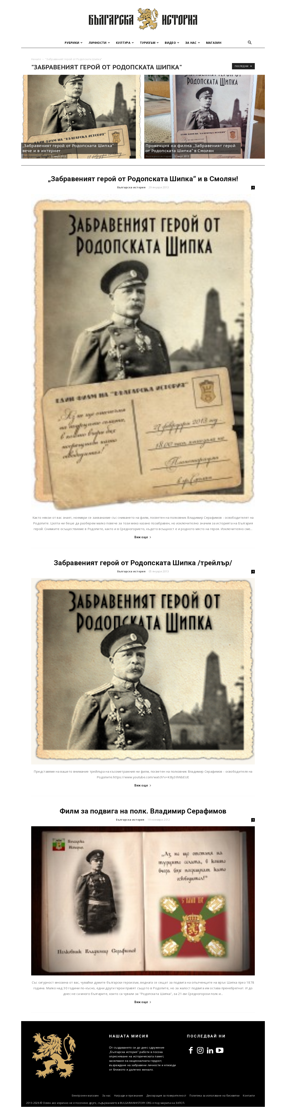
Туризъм (147, 43)
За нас (191, 43)
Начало (36, 59)
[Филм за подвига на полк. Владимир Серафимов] (143, 900)
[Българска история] (143, 19)
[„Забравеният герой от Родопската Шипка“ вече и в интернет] (81, 117)
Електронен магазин (85, 1095)
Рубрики (72, 43)
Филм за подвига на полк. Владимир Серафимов (143, 811)
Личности (98, 43)
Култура (123, 43)
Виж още (141, 537)
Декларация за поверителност (166, 1095)
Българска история (35, 156)
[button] (250, 43)
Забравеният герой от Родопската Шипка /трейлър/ (143, 563)
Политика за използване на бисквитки (214, 1095)
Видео (170, 43)
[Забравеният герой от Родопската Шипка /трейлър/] (143, 671)
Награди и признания (128, 1095)
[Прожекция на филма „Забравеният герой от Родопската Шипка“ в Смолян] (204, 117)
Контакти (249, 1095)
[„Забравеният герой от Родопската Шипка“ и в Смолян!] (143, 352)
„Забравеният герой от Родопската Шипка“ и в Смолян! (143, 179)
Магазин (213, 43)
